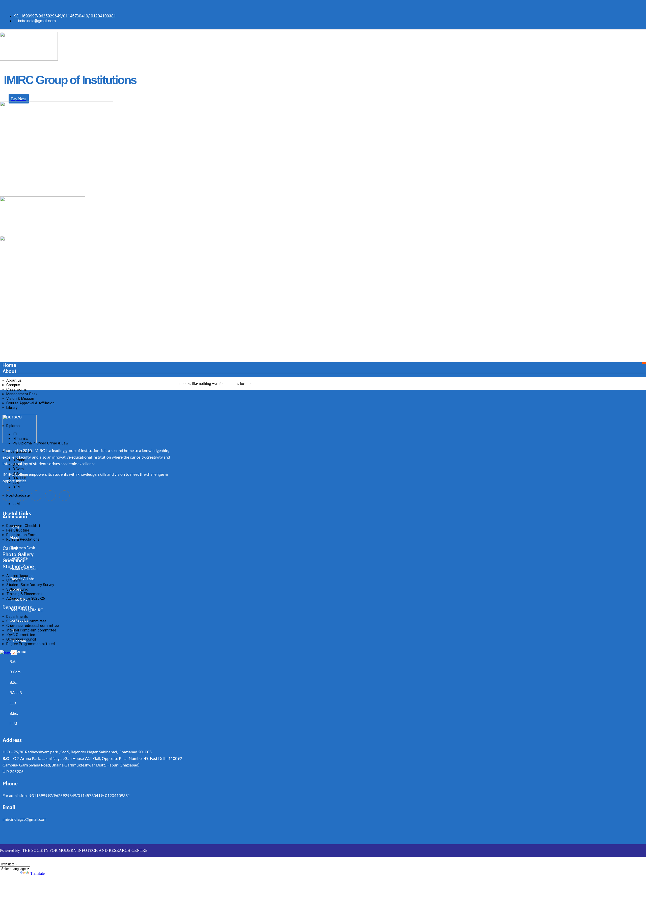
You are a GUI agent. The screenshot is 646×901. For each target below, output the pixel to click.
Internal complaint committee (31, 630)
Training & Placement (24, 594)
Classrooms (16, 389)
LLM (16, 503)
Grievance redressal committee (32, 625)
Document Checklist (23, 525)
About (9, 371)
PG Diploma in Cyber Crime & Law (40, 443)
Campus (13, 385)
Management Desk (21, 394)
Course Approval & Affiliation (30, 403)
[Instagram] (197, 6)
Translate (37, 873)
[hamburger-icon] (644, 363)
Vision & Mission (20, 398)
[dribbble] (50, 495)
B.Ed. (16, 487)
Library (11, 407)
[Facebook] (167, 6)
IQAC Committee (20, 634)
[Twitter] (177, 6)
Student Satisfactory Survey (30, 584)
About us (14, 380)
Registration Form (21, 535)
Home (9, 365)
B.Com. (18, 469)
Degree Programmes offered (30, 644)
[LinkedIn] (187, 6)
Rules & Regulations (23, 539)
